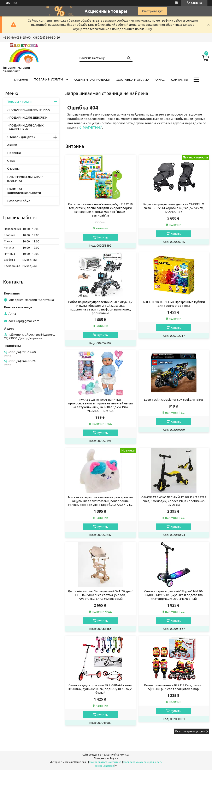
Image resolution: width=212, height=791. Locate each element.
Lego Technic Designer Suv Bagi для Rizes (174, 399)
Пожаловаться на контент (105, 762)
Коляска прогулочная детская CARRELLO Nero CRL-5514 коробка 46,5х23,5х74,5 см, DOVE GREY (173, 207)
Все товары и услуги (190, 731)
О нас (160, 79)
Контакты (179, 79)
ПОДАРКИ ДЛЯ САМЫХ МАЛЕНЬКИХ (26, 127)
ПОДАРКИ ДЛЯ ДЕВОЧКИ (28, 117)
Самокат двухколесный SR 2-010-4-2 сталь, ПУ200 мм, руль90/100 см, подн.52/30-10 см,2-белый (100, 688)
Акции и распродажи (92, 79)
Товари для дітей (22, 137)
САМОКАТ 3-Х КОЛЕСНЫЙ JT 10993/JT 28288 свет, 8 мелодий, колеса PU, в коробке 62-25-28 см (173, 500)
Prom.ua (125, 754)
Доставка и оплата (132, 79)
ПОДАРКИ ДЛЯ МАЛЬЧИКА (29, 109)
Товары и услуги (48, 79)
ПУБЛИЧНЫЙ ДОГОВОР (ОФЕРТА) (25, 179)
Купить (102, 237)
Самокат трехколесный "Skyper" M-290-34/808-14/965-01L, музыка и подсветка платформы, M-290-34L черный (173, 594)
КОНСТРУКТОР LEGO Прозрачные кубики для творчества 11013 (174, 303)
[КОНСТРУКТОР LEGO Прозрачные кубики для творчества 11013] (174, 275)
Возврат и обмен (19, 201)
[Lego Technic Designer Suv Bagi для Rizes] (174, 373)
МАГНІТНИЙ (92, 127)
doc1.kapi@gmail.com (23, 321)
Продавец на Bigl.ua (106, 758)
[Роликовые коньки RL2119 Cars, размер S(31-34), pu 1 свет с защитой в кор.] (174, 658)
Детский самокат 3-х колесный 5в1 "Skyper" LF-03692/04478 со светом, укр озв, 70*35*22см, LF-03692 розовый (100, 594)
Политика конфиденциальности (24, 191)
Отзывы (13, 168)
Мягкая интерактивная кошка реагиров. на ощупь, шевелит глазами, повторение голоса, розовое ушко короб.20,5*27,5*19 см (100, 500)
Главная (21, 79)
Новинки (14, 153)
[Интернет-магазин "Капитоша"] (24, 53)
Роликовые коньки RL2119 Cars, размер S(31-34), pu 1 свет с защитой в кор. (173, 687)
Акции (12, 145)
